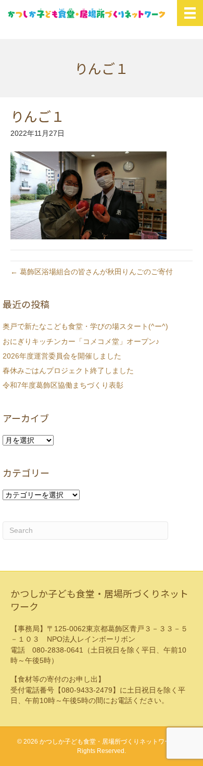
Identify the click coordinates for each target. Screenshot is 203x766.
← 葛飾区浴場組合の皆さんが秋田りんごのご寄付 (91, 271)
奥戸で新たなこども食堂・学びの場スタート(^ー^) (85, 326)
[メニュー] (190, 13)
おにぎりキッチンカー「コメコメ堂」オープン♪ (81, 341)
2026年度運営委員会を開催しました (62, 356)
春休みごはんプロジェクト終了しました (68, 370)
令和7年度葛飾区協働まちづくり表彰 (63, 385)
